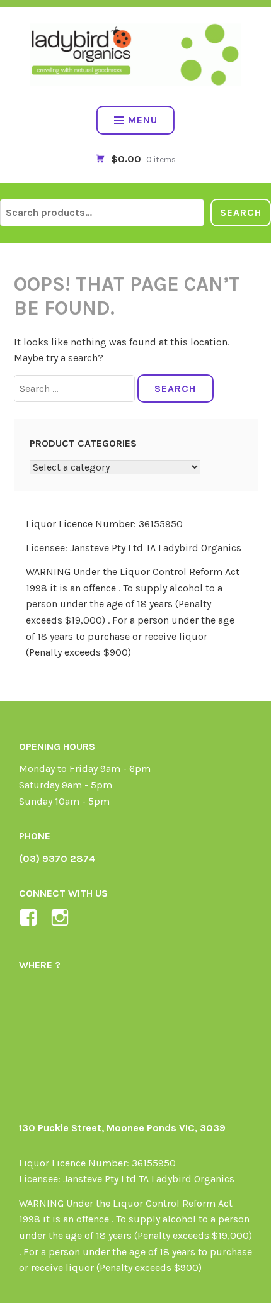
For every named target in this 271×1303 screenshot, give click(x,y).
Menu (143, 120)
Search (241, 212)
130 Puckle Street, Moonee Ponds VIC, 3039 (122, 1128)
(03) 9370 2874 (57, 858)
